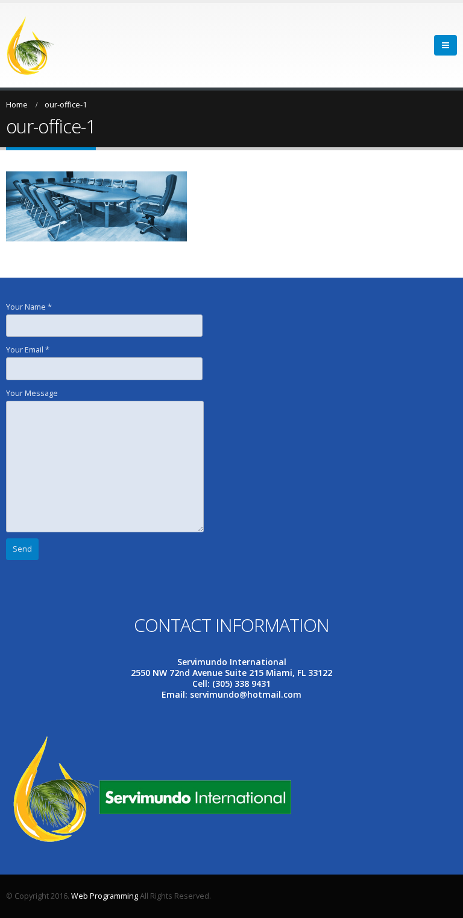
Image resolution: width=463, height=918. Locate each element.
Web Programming (104, 896)
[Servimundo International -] (30, 45)
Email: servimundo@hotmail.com (231, 694)
